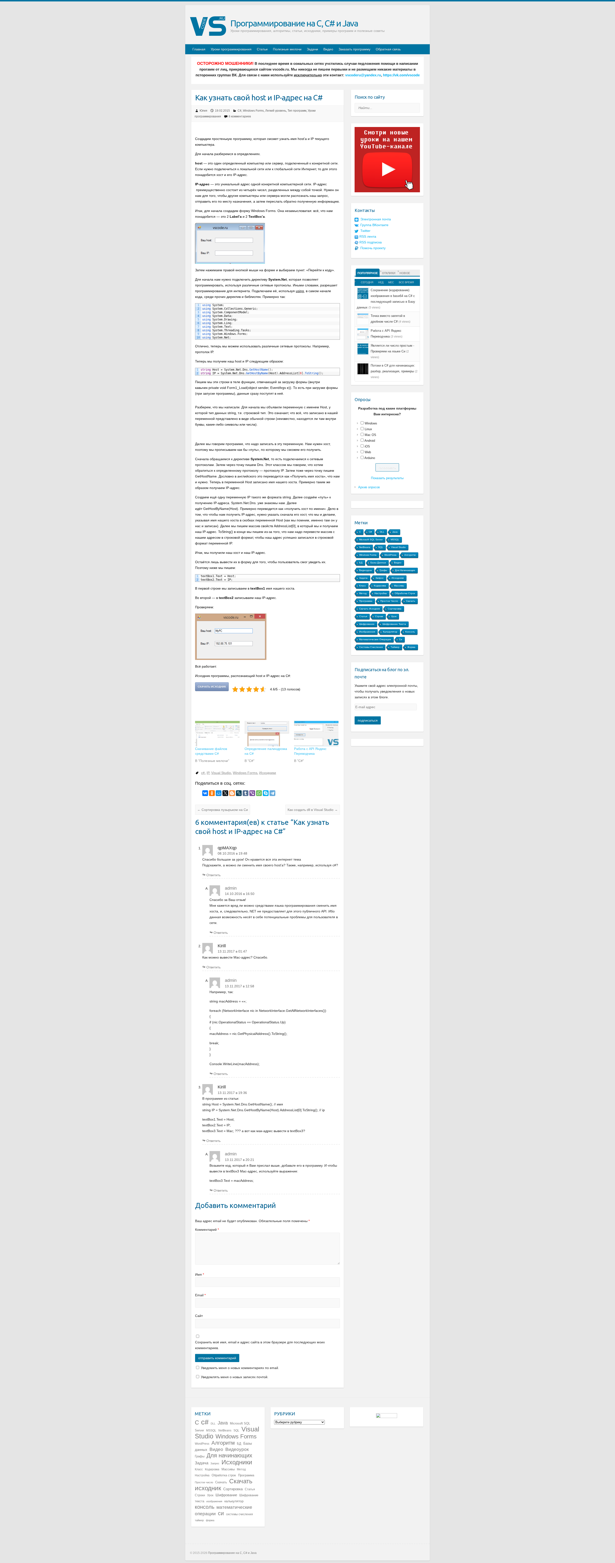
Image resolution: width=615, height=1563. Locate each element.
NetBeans (364, 547)
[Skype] (266, 793)
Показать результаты (387, 478)
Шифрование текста (394, 624)
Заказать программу (354, 49)
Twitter (365, 231)
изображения (367, 631)
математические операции (375, 639)
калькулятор (390, 631)
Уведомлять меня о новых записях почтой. (234, 1377)
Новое (405, 273)
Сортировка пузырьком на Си (222, 810)
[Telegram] (272, 793)
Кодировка (380, 585)
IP (208, 773)
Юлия (203, 110)
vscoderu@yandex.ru (363, 75)
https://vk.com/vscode (401, 75)
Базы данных (378, 562)
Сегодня (367, 282)
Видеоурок (365, 570)
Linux (368, 429)
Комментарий (207, 1229)
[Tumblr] (245, 793)
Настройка (381, 593)
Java (395, 532)
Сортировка (394, 608)
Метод (363, 593)
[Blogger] (232, 793)
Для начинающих (405, 570)
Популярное (367, 273)
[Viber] (252, 793)
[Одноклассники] (212, 793)
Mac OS (370, 435)
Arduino (369, 458)
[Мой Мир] (218, 793)
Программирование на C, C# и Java (294, 23)
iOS (367, 446)
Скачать (410, 601)
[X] (225, 793)
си (400, 639)
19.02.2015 (222, 110)
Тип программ (297, 110)
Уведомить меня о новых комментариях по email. (240, 1368)
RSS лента (367, 236)
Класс (362, 585)
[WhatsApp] (259, 793)
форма (411, 647)
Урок (393, 616)
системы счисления (371, 647)
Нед (380, 282)
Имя (199, 1274)
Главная (198, 49)
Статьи (262, 49)
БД (361, 562)
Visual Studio (221, 773)
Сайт (199, 1316)
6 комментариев (240, 116)
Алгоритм (410, 555)
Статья (363, 616)
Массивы (399, 585)
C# (239, 110)
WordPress (390, 555)
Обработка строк (405, 593)
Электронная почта (375, 219)
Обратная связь (388, 49)
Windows (371, 423)
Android (369, 440)
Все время (406, 282)
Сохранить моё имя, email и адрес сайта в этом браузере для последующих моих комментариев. (260, 1345)
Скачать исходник (369, 608)
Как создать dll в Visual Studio (313, 810)
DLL (382, 532)
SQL (380, 547)
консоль (410, 631)
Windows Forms (253, 110)
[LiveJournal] (239, 793)
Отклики (388, 273)
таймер (395, 647)
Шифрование (367, 624)
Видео (328, 49)
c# (203, 773)
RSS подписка (370, 242)
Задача (363, 578)
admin (231, 888)
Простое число (389, 601)
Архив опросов (369, 487)
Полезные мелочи (287, 49)
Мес (391, 282)
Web (368, 452)
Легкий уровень (275, 110)
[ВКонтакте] (205, 793)
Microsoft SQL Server (371, 539)
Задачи (312, 49)
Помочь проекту (373, 248)
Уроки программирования (231, 49)
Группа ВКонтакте (374, 225)
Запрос (379, 578)
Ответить (213, 875)
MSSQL (395, 539)
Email (200, 1295)
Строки (379, 616)
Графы (383, 570)
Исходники (267, 773)
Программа (365, 601)
